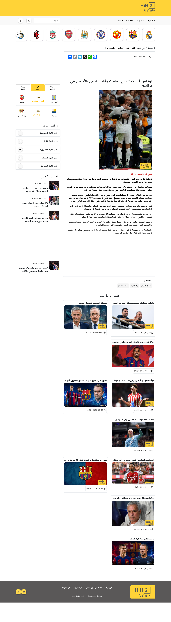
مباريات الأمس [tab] (52, 88)
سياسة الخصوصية (95, 596)
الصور (120, 20)
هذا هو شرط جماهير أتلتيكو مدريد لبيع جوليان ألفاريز (35, 219)
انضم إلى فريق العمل (94, 587)
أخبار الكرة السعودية (49, 133)
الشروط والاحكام (78, 596)
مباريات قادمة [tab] (23, 88)
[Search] (58, 20)
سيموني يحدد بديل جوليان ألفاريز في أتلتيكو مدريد (35, 189)
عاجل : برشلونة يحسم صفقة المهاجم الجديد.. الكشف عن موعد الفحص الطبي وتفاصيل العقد (133, 303)
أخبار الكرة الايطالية (49, 157)
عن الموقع (66, 587)
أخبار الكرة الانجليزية (49, 149)
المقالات (129, 20)
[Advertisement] (61, 7)
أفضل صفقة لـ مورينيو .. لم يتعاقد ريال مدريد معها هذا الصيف (133, 498)
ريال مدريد (111, 48)
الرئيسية (151, 20)
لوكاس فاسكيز (123, 285)
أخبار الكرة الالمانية (49, 141)
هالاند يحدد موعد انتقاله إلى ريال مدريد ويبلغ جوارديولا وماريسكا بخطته (133, 419)
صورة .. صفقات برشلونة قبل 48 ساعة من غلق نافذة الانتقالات (85, 460)
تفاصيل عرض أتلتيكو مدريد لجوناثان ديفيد (35, 204)
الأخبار (141, 20)
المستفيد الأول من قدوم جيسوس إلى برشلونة (133, 460)
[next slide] (18, 35)
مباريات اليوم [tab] (37, 88)
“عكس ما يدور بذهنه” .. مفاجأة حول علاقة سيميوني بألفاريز (33, 269)
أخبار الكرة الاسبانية (126, 48)
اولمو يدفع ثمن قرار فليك (142, 538)
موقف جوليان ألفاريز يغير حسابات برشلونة (134, 380)
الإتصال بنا (78, 587)
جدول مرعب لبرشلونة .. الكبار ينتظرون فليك (86, 380)
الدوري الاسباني (146, 285)
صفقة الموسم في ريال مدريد (93, 303)
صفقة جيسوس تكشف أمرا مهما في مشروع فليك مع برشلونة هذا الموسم (133, 342)
